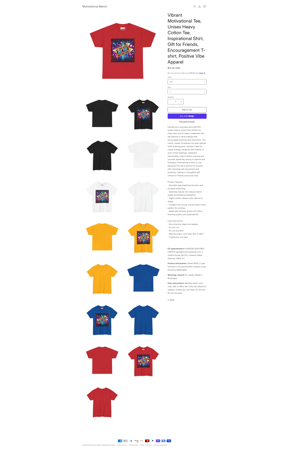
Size (169, 87)
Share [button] (172, 300)
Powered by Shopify (108, 445)
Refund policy (122, 445)
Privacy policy (133, 445)
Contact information (160, 445)
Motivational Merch (95, 445)
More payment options (187, 121)
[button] (194, 6)
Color (170, 77)
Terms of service (145, 445)
